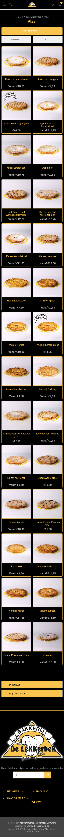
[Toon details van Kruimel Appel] (47, 282)
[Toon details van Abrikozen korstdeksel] (16, 60)
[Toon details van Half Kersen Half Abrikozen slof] (47, 193)
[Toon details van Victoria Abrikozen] (47, 548)
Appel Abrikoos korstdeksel (48, 125)
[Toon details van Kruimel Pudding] (47, 371)
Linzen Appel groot (47, 478)
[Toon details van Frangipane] (47, 636)
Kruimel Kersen (16, 345)
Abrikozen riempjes (48, 79)
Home (18, 17)
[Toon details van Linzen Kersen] (16, 503)
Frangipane (47, 655)
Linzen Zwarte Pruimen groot (48, 523)
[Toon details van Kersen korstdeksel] (16, 238)
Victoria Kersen (48, 610)
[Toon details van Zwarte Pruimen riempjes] (16, 636)
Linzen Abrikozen (16, 478)
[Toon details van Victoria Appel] (16, 592)
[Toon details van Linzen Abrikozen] (16, 459)
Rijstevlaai (16, 566)
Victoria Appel (16, 610)
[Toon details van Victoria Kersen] (47, 592)
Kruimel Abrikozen (16, 300)
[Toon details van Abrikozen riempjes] (47, 60)
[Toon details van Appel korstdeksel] (16, 149)
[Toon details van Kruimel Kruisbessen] (16, 371)
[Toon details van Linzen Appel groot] (47, 459)
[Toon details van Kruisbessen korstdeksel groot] (16, 415)
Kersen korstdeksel (16, 256)
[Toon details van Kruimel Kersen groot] (47, 326)
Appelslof (47, 167)
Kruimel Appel (47, 300)
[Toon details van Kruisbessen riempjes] (47, 415)
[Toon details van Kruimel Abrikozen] (16, 282)
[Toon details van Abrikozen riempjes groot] (16, 105)
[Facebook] (36, 807)
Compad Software (47, 823)
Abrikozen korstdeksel (16, 79)
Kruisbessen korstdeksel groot (16, 435)
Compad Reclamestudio (38, 826)
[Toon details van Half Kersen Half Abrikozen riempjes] (16, 193)
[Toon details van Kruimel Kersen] (16, 326)
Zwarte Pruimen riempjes (16, 655)
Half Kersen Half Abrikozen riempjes (16, 213)
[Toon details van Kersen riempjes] (47, 238)
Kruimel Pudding (47, 389)
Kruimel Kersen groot (48, 345)
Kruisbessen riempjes (47, 433)
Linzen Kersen (16, 522)
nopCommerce (27, 823)
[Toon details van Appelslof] (47, 149)
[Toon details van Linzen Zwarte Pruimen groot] (47, 503)
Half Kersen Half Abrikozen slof (47, 213)
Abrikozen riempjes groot (16, 123)
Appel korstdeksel (16, 167)
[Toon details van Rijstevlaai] (16, 548)
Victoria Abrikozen (47, 566)
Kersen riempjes (47, 256)
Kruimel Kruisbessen (16, 389)
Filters (32, 31)
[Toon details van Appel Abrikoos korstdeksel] (47, 105)
